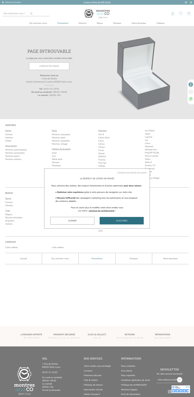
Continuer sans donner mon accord (132, 172)
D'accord (121, 220)
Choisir (72, 220)
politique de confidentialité (101, 210)
